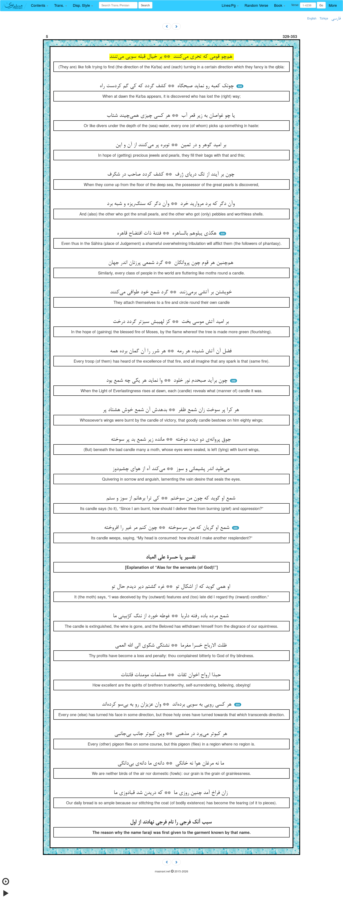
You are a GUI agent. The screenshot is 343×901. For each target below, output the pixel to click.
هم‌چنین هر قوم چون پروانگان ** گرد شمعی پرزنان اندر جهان (171, 263)
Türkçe (324, 18)
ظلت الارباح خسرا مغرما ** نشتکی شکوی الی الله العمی (171, 645)
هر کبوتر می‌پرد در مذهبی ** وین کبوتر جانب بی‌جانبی (171, 734)
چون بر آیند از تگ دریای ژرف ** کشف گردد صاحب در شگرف (171, 174)
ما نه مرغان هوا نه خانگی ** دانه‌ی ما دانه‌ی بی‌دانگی (171, 763)
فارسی (336, 18)
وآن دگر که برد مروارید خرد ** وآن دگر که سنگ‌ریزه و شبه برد (171, 204)
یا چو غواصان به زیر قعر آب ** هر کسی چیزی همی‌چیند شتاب (171, 116)
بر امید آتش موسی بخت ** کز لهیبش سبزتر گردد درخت (171, 322)
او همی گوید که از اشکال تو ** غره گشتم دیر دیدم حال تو (171, 587)
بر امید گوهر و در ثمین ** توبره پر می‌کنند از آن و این (172, 145)
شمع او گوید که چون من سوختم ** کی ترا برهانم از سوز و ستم (171, 498)
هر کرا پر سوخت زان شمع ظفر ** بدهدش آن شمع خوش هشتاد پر (172, 410)
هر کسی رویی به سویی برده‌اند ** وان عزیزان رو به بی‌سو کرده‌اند (167, 704)
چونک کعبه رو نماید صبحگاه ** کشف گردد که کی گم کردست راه (167, 86)
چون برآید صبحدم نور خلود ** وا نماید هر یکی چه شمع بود (167, 381)
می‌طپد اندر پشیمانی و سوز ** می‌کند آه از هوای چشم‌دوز (171, 469)
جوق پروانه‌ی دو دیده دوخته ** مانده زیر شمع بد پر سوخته (171, 439)
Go (321, 5)
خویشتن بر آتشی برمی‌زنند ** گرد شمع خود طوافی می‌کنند (171, 292)
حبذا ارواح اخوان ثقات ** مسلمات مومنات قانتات (171, 675)
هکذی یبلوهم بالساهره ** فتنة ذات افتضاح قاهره (167, 233)
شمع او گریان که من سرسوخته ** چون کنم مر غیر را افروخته (167, 528)
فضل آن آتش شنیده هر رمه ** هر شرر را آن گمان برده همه (171, 351)
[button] (39, 5)
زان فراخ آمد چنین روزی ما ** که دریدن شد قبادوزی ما (171, 793)
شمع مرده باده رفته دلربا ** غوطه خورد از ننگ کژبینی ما (171, 616)
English (311, 18)
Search (145, 5)
